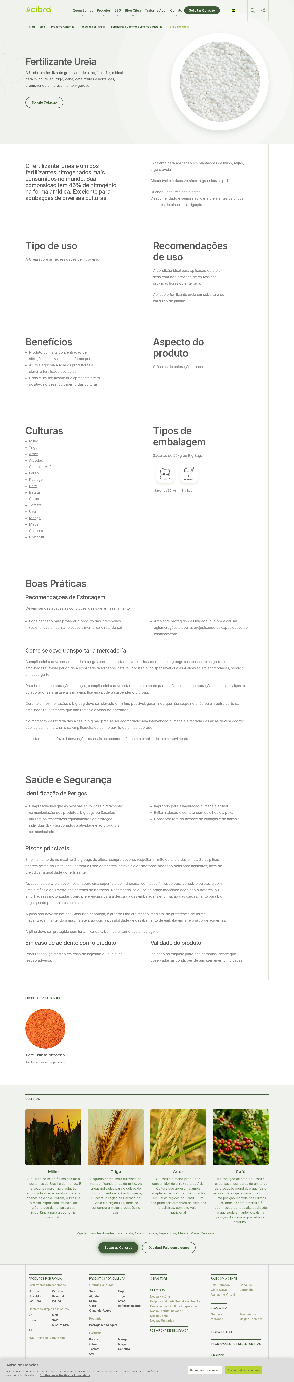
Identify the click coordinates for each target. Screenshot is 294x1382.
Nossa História (160, 1296)
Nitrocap (35, 1291)
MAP (55, 1315)
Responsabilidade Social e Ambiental (175, 1301)
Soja (92, 1291)
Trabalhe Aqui (155, 10)
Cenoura (36, 531)
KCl (31, 1315)
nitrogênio (103, 185)
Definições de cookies (205, 1369)
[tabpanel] (45, 1037)
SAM (55, 1320)
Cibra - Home (37, 26)
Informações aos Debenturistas (236, 1343)
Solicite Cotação (44, 102)
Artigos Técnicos (251, 1319)
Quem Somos (83, 10)
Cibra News (219, 1289)
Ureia (32, 1320)
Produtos (104, 10)
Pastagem (37, 479)
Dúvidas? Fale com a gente (168, 1248)
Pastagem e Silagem (103, 1325)
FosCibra (35, 1301)
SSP (31, 1325)
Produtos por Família (92, 26)
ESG (118, 10)
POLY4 (56, 1301)
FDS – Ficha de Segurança (47, 1337)
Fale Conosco (220, 1285)
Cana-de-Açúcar (43, 467)
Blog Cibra (133, 10)
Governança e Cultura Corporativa (174, 1306)
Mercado (217, 1319)
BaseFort (58, 1296)
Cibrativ (57, 1291)
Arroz (33, 454)
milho (227, 163)
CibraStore (158, 1278)
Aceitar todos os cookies (244, 1369)
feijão (238, 163)
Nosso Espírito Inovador (166, 1311)
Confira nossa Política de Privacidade (65, 1375)
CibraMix (35, 1296)
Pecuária (95, 1318)
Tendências (248, 1314)
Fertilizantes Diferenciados (47, 1285)
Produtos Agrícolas (62, 26)
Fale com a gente (224, 1278)
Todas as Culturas (118, 1248)
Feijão (34, 473)
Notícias (216, 1314)
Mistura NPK (60, 1325)
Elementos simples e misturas (49, 1309)
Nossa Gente (159, 1315)
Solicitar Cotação (202, 10)
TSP (31, 1329)
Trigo (33, 447)
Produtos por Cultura (107, 1278)
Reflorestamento (129, 1305)
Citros (34, 499)
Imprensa (218, 1355)
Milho (33, 441)
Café (33, 486)
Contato (176, 10)
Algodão (36, 460)
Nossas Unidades (162, 1320)
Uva (32, 511)
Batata (34, 492)
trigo (154, 169)
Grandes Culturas (101, 1285)
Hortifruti (36, 537)
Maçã (33, 524)
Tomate (35, 505)
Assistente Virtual (223, 1294)
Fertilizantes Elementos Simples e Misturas (136, 26)
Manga (35, 518)
